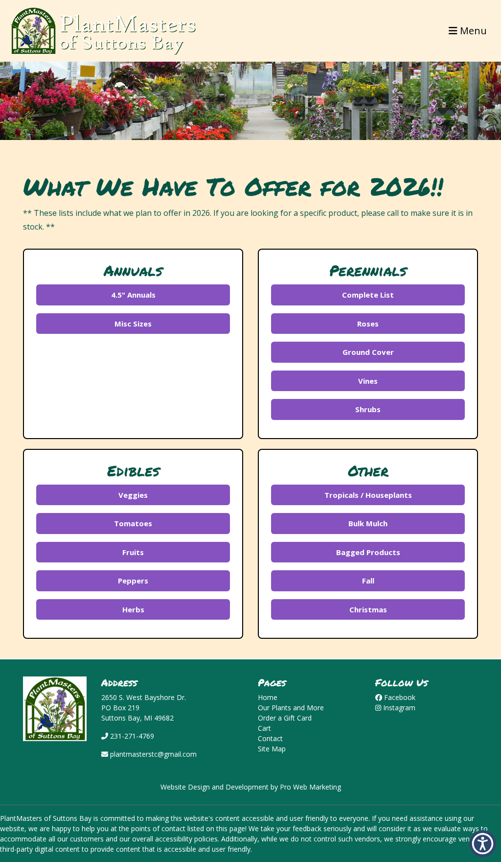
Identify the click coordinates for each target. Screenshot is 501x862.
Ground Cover (368, 352)
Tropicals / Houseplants (368, 495)
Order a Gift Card (285, 717)
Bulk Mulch (367, 523)
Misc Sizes (133, 323)
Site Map (272, 748)
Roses (368, 323)
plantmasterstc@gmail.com (152, 754)
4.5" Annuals (133, 295)
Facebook (398, 697)
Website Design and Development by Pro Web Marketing (250, 787)
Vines (368, 381)
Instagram (398, 707)
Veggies (133, 495)
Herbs (133, 609)
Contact (270, 738)
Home (267, 697)
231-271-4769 (131, 736)
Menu (472, 30)
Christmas (368, 609)
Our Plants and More (291, 707)
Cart (264, 728)
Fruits (133, 552)
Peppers (133, 580)
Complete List (368, 295)
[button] (482, 843)
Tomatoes (133, 523)
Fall (368, 580)
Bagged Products (368, 552)
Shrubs (368, 409)
